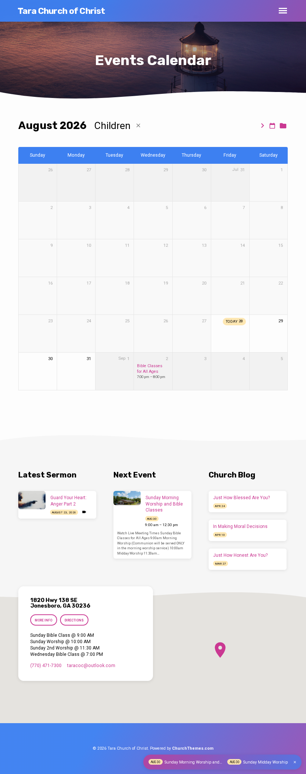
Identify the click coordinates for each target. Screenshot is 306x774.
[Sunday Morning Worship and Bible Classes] (127, 498)
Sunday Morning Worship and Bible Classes (164, 504)
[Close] (295, 762)
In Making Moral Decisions (240, 526)
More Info (43, 620)
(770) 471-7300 (46, 665)
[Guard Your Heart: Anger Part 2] (32, 500)
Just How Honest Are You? (240, 555)
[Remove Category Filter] (138, 125)
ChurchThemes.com (192, 748)
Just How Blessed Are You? (241, 497)
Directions (74, 620)
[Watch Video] (84, 512)
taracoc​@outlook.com (91, 665)
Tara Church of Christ (61, 11)
